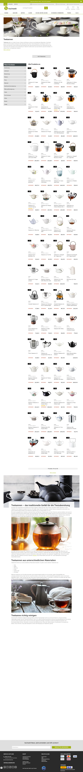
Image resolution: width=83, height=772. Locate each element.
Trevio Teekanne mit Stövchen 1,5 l (32, 329)
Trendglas (30, 228)
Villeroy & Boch (44, 80)
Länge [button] (5, 104)
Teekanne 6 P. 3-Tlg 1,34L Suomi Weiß (32, 157)
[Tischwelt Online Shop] (10, 8)
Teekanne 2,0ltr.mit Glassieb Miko (71, 231)
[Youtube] (15, 767)
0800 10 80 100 (8, 756)
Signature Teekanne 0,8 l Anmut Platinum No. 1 (59, 206)
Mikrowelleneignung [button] (9, 89)
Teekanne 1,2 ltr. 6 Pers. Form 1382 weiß (59, 452)
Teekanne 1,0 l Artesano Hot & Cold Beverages (46, 304)
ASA (29, 80)
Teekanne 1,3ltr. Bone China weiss (46, 181)
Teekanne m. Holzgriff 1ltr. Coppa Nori (72, 157)
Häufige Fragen (26, 761)
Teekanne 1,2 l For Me (46, 254)
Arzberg (56, 129)
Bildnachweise (44, 761)
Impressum (44, 760)
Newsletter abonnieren (61, 747)
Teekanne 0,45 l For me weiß (46, 231)
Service (16, 4)
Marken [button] (6, 77)
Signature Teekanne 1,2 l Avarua (33, 403)
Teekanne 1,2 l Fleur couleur (71, 403)
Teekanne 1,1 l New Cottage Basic (45, 329)
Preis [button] (5, 80)
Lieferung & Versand (26, 756)
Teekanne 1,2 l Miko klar (33, 230)
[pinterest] (13, 767)
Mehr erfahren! (7, 49)
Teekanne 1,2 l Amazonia (31, 181)
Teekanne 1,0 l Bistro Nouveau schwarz (58, 157)
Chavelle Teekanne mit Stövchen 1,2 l (59, 304)
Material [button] (6, 83)
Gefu (29, 302)
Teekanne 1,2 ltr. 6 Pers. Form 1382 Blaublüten (59, 132)
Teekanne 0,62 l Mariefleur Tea (31, 255)
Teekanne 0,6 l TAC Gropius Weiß (45, 452)
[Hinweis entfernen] (81, 1)
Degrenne (69, 351)
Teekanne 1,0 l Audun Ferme (33, 132)
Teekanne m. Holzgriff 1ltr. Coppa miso (59, 255)
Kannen (13, 15)
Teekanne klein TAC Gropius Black (45, 428)
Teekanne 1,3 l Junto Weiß (45, 157)
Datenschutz (44, 756)
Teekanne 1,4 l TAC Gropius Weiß (58, 107)
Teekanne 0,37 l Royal (46, 131)
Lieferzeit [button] (6, 71)
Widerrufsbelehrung (45, 759)
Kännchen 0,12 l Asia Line (71, 280)
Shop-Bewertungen (26, 762)
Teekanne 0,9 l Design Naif (46, 206)
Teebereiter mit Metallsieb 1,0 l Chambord (31, 452)
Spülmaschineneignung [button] (10, 86)
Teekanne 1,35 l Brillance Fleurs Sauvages (57, 231)
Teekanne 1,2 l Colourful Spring (32, 206)
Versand (34, 768)
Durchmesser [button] (7, 95)
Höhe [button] (5, 98)
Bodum (68, 80)
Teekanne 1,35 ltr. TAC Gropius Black (46, 403)
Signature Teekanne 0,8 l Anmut (59, 354)
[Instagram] (10, 767)
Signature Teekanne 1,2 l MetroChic (33, 428)
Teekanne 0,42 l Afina (58, 328)
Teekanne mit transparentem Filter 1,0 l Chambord (46, 354)
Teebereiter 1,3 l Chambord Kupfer (71, 329)
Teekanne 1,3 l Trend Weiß (32, 107)
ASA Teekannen (41, 56)
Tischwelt (5, 15)
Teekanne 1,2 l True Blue (58, 428)
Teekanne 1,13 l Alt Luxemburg (58, 83)
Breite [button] (5, 101)
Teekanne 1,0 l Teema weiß (46, 378)
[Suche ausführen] (46, 8)
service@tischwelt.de (9, 759)
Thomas (30, 105)
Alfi (67, 425)
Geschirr (10, 15)
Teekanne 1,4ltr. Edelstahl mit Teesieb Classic (71, 428)
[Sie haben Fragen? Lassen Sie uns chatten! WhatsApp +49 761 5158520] (5, 767)
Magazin (10, 4)
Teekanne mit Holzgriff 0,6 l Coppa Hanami (72, 255)
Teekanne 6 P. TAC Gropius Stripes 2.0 (71, 378)
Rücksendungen (26, 759)
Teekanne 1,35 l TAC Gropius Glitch (58, 280)
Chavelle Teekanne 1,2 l (33, 304)
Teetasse (48, 516)
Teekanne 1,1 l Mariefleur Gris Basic (58, 378)
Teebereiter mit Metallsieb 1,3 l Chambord (70, 206)
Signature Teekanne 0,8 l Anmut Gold (59, 403)
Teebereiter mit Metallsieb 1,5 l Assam (46, 107)
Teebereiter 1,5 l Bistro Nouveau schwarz (72, 83)
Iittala (42, 376)
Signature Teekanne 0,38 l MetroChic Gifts (46, 280)
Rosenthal (56, 105)
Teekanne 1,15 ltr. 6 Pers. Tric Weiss (71, 452)
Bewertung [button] (7, 74)
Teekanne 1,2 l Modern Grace (72, 181)
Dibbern (43, 179)
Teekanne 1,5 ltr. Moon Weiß (72, 132)
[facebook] (7, 767)
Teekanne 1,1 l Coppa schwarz (33, 280)
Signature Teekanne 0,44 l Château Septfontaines (32, 378)
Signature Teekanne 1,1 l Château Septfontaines (72, 304)
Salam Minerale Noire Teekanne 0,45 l (71, 354)
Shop (5, 4)
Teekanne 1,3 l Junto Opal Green (58, 181)
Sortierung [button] (6, 67)
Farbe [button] (5, 92)
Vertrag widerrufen (9, 762)
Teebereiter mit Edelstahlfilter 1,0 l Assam (71, 107)
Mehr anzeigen (53, 472)
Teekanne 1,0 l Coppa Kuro (33, 83)
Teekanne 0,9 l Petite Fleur (45, 83)
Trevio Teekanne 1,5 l (33, 353)
